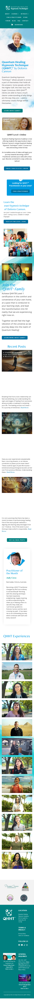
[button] (17, 272)
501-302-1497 (22, 960)
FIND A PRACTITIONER (20, 191)
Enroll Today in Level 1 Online (17, 168)
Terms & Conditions (23, 935)
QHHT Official (27, 994)
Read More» (25, 408)
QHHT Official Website (17, 5)
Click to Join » (25, 988)
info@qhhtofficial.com (24, 966)
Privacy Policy (22, 933)
